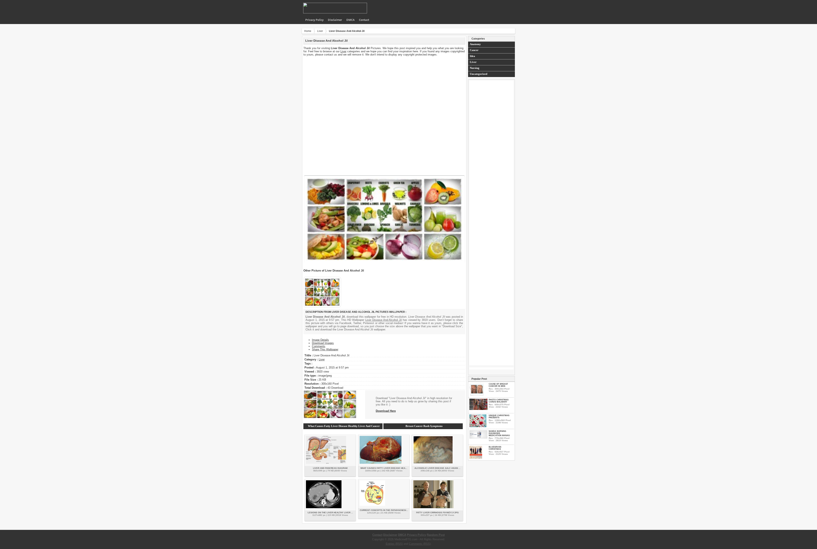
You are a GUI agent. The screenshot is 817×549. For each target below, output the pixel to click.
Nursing (474, 68)
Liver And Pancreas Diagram (330, 468)
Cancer (474, 50)
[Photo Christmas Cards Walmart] (478, 409)
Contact (364, 20)
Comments (318, 346)
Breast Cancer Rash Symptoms (424, 426)
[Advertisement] (384, 86)
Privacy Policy (314, 20)
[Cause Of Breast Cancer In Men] (476, 394)
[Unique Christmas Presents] (477, 426)
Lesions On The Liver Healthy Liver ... (330, 512)
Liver (320, 31)
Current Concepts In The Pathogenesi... (384, 510)
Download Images (323, 343)
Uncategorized (478, 73)
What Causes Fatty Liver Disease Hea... (383, 468)
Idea (472, 56)
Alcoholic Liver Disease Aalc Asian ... (437, 468)
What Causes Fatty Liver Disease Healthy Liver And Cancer (344, 426)
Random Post (436, 534)
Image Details (320, 339)
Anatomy (475, 44)
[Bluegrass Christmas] (475, 457)
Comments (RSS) (420, 543)
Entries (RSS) (394, 543)
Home (307, 31)
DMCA (350, 20)
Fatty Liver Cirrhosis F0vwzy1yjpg (437, 512)
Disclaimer (335, 20)
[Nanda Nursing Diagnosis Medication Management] (478, 437)
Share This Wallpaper (325, 349)
